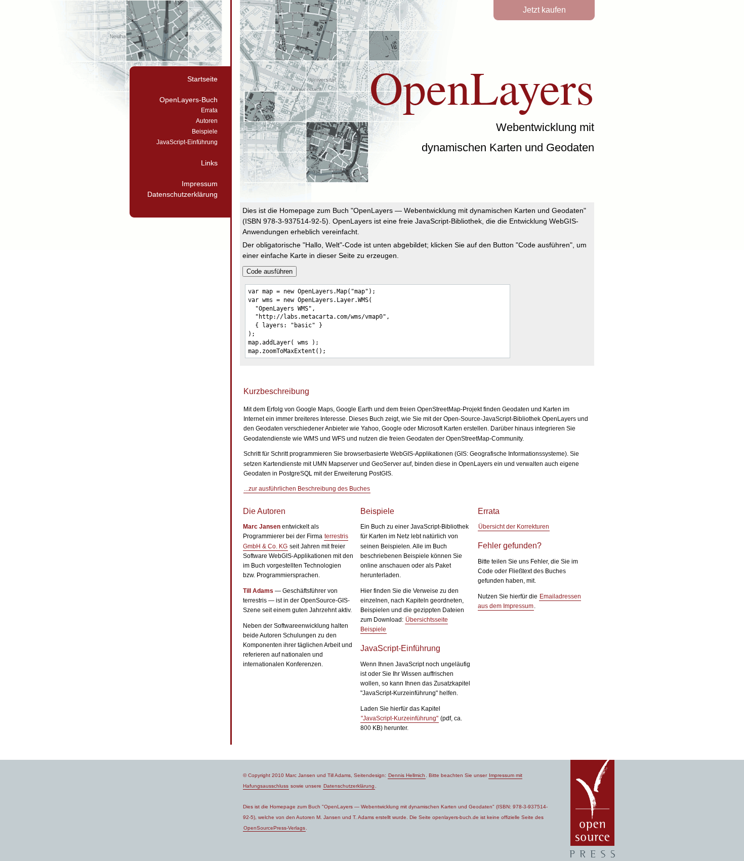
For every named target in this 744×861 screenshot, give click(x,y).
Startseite (202, 79)
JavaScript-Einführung (187, 142)
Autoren (207, 120)
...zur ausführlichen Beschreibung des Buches (307, 488)
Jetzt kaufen (544, 10)
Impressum (200, 184)
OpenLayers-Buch (188, 100)
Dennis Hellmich (406, 775)
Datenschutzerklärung (182, 194)
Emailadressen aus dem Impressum (529, 601)
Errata (209, 110)
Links (209, 163)
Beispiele (205, 131)
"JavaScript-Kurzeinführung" (399, 718)
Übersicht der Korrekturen (513, 526)
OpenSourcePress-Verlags (274, 828)
